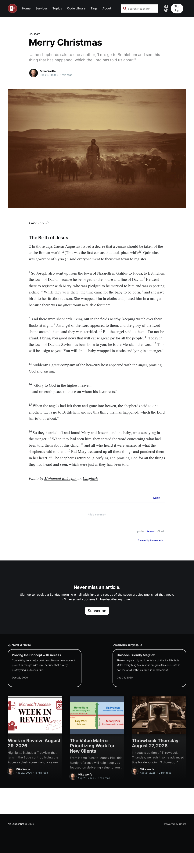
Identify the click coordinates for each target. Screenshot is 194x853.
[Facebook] (166, 6)
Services (41, 8)
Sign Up (177, 8)
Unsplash (90, 478)
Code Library (76, 8)
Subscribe (97, 611)
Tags (94, 8)
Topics (57, 8)
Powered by (150, 540)
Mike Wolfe (48, 71)
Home (26, 8)
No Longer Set (16, 823)
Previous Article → (128, 645)
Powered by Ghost (175, 823)
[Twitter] (166, 10)
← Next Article (19, 645)
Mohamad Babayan (60, 478)
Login (156, 497)
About (106, 8)
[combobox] (139, 8)
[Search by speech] (153, 8)
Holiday (34, 34)
